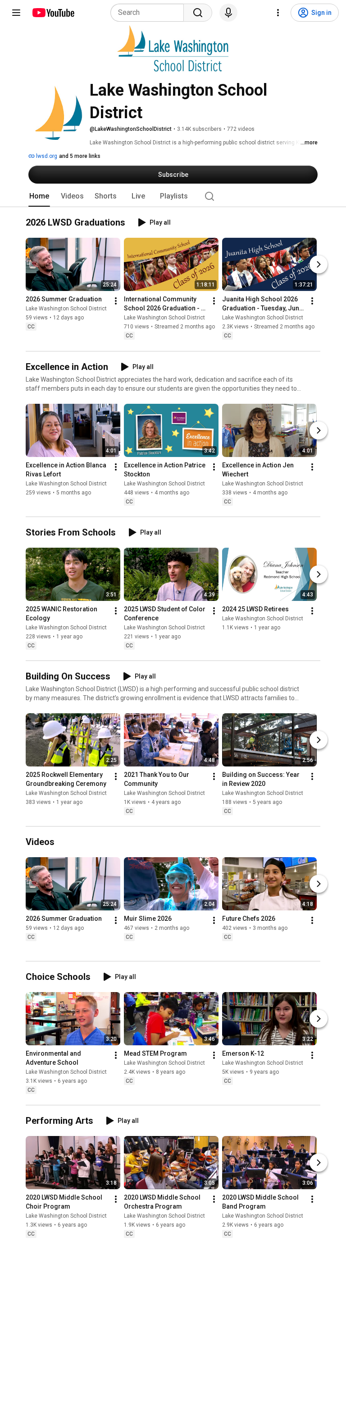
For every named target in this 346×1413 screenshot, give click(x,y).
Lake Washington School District (66, 309)
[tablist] (173, 196)
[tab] (39, 196)
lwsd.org (46, 156)
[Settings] (278, 12)
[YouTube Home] (53, 12)
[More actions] (116, 301)
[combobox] (150, 12)
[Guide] (16, 12)
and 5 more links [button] (79, 156)
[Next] (319, 265)
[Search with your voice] (228, 13)
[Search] (197, 13)
